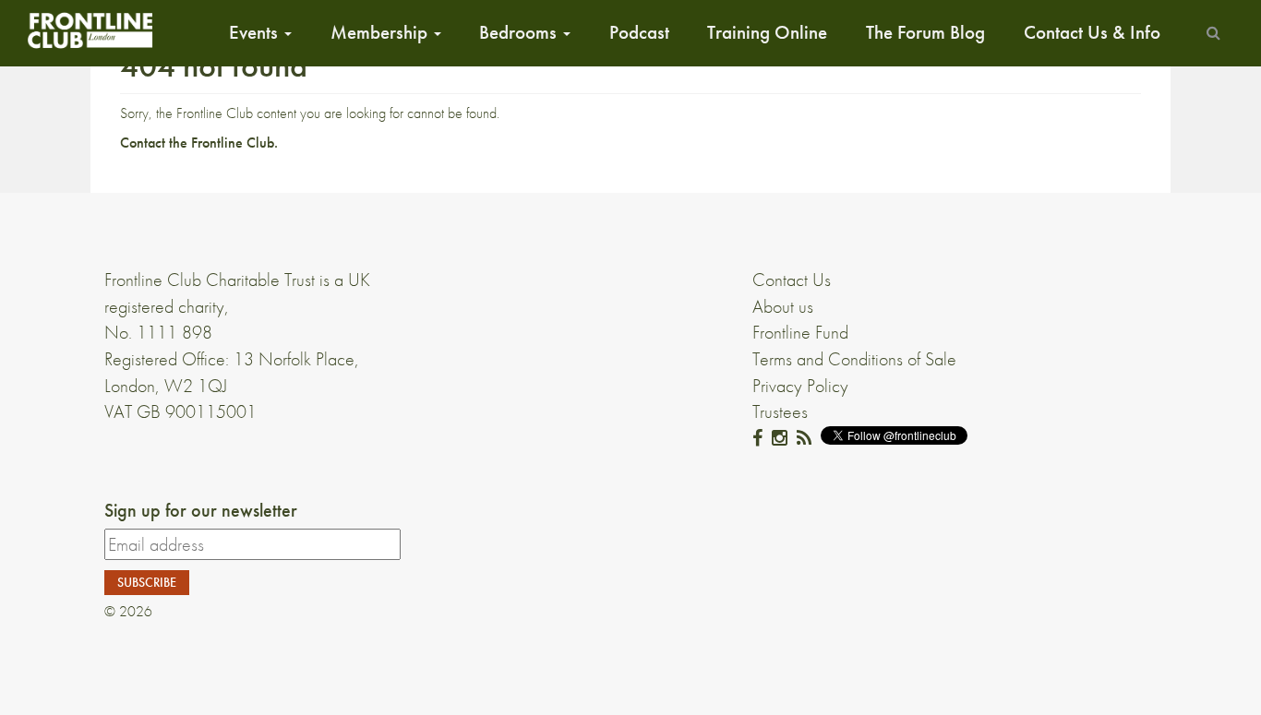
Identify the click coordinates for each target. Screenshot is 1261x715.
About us (782, 306)
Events (255, 32)
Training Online (767, 32)
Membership (381, 32)
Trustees (780, 411)
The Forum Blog (925, 32)
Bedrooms (520, 32)
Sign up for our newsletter (200, 510)
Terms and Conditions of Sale (854, 359)
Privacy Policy (800, 386)
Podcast (639, 32)
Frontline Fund (800, 332)
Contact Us (791, 280)
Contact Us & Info (1092, 32)
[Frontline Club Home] (89, 30)
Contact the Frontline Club (197, 142)
